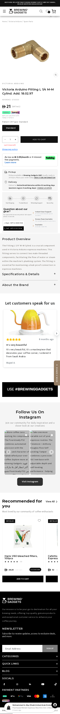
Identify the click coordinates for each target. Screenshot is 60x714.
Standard (10, 128)
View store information (44, 177)
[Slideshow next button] (56, 333)
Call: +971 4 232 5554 (14, 228)
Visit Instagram (30, 482)
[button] (4, 11)
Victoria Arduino (15, 21)
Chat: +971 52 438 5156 (14, 223)
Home (4, 21)
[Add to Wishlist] (39, 520)
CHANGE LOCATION (44, 188)
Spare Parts (28, 21)
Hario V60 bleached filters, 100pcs (21, 557)
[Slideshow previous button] (3, 333)
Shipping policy (10, 149)
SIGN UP (50, 648)
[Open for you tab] (55, 704)
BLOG (5, 671)
